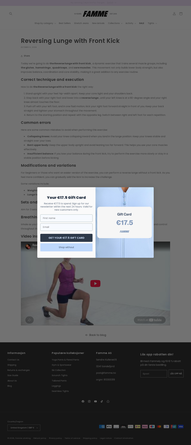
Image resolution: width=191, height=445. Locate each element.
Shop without (66, 247)
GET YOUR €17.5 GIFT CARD (66, 238)
